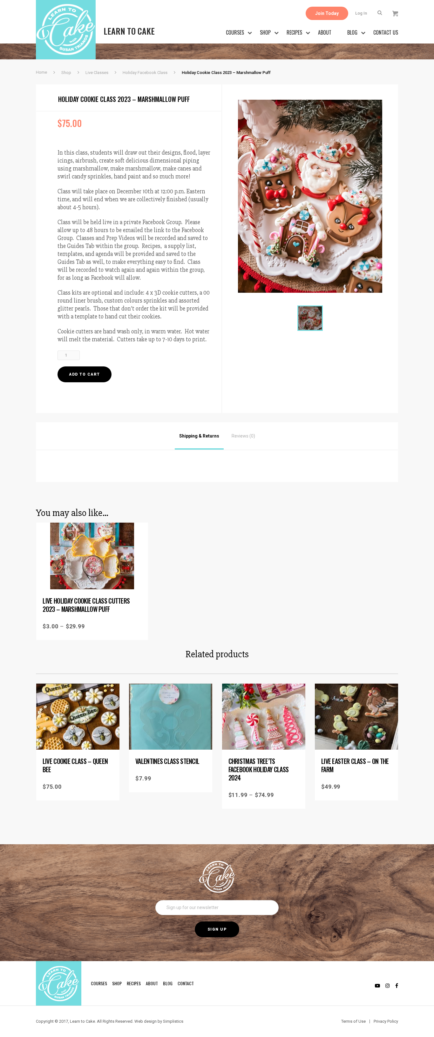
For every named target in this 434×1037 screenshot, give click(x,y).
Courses (235, 32)
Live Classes (96, 72)
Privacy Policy (386, 1021)
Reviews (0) (243, 435)
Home (41, 72)
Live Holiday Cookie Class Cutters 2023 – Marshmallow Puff (86, 605)
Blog (352, 32)
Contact (186, 983)
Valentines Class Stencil (167, 761)
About (324, 32)
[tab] (199, 436)
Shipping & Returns (199, 435)
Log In (361, 13)
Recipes (294, 32)
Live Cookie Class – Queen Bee (75, 765)
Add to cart (84, 374)
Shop (265, 32)
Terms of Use (353, 1021)
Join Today (327, 13)
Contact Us (385, 32)
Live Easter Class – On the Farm (355, 765)
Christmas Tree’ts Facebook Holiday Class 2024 (258, 769)
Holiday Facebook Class (145, 72)
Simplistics (173, 1021)
